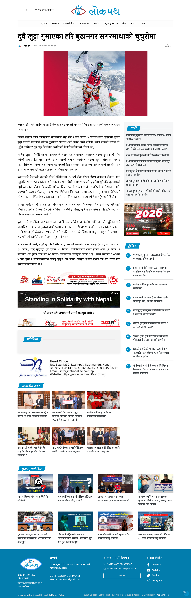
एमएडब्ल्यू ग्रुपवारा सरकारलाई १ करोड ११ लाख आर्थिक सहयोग (33, 414)
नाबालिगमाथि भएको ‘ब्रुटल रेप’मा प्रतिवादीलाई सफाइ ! (114, 536)
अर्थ (95, 23)
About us (22, 595)
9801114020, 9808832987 (119, 564)
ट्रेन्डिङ (132, 246)
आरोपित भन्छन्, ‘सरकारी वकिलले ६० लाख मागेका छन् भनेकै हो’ (154, 536)
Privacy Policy (58, 595)
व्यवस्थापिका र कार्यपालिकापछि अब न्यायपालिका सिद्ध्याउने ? (75, 499)
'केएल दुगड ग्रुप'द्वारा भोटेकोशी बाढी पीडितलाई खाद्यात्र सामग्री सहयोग (148, 193)
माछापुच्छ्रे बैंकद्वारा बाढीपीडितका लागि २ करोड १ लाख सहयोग (68, 450)
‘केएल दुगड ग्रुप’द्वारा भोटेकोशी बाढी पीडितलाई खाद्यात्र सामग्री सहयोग (150, 338)
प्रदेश (132, 23)
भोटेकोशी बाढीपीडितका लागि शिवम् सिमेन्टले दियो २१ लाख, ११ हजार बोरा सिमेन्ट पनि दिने (151, 370)
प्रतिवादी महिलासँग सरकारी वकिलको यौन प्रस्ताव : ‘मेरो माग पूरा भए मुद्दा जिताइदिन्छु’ (75, 538)
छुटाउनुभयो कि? (31, 469)
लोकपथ (26, 46)
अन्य (144, 23)
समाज (83, 23)
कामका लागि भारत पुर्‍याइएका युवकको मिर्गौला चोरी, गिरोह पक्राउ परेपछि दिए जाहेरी (155, 501)
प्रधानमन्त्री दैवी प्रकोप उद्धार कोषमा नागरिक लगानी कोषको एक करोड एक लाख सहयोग (67, 416)
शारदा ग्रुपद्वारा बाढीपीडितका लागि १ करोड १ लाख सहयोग (103, 450)
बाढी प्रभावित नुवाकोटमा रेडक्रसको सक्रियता (99, 414)
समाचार (55, 23)
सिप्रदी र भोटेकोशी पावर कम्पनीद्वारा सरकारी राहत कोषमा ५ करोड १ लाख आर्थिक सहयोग (151, 353)
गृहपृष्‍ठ (44, 23)
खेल (124, 23)
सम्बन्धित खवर (30, 386)
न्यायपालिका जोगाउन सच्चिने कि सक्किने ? (33, 499)
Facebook (156, 565)
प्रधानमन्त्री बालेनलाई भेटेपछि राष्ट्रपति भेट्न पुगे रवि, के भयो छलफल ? (32, 452)
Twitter (155, 575)
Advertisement (33, 595)
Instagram (157, 580)
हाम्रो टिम (122, 576)
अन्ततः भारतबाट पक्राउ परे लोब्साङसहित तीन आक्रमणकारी (113, 499)
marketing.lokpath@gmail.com (122, 569)
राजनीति (67, 23)
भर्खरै (133, 128)
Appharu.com (163, 595)
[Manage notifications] (185, 592)
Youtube (156, 570)
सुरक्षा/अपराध (111, 23)
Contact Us (46, 595)
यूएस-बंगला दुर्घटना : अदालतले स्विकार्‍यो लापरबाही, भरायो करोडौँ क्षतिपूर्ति (34, 538)
